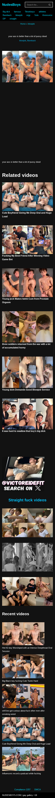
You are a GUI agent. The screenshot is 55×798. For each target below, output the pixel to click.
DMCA (37, 789)
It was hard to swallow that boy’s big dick (23, 431)
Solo (36, 15)
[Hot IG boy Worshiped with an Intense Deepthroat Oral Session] (23, 634)
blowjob (19, 15)
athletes (42, 11)
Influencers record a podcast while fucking (21, 773)
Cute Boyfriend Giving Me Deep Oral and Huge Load (26, 744)
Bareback (7, 15)
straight (13, 18)
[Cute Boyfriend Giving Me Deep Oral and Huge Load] (23, 729)
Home (23, 24)
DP (4, 18)
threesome (47, 15)
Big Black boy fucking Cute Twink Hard (20, 681)
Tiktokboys (30, 11)
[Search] (50, 4)
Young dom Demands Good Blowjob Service (26, 390)
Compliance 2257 (22, 789)
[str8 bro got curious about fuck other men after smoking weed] (23, 696)
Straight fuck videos (27, 500)
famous (17, 11)
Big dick (6, 11)
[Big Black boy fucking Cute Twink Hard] (23, 666)
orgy (28, 15)
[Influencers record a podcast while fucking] (23, 759)
